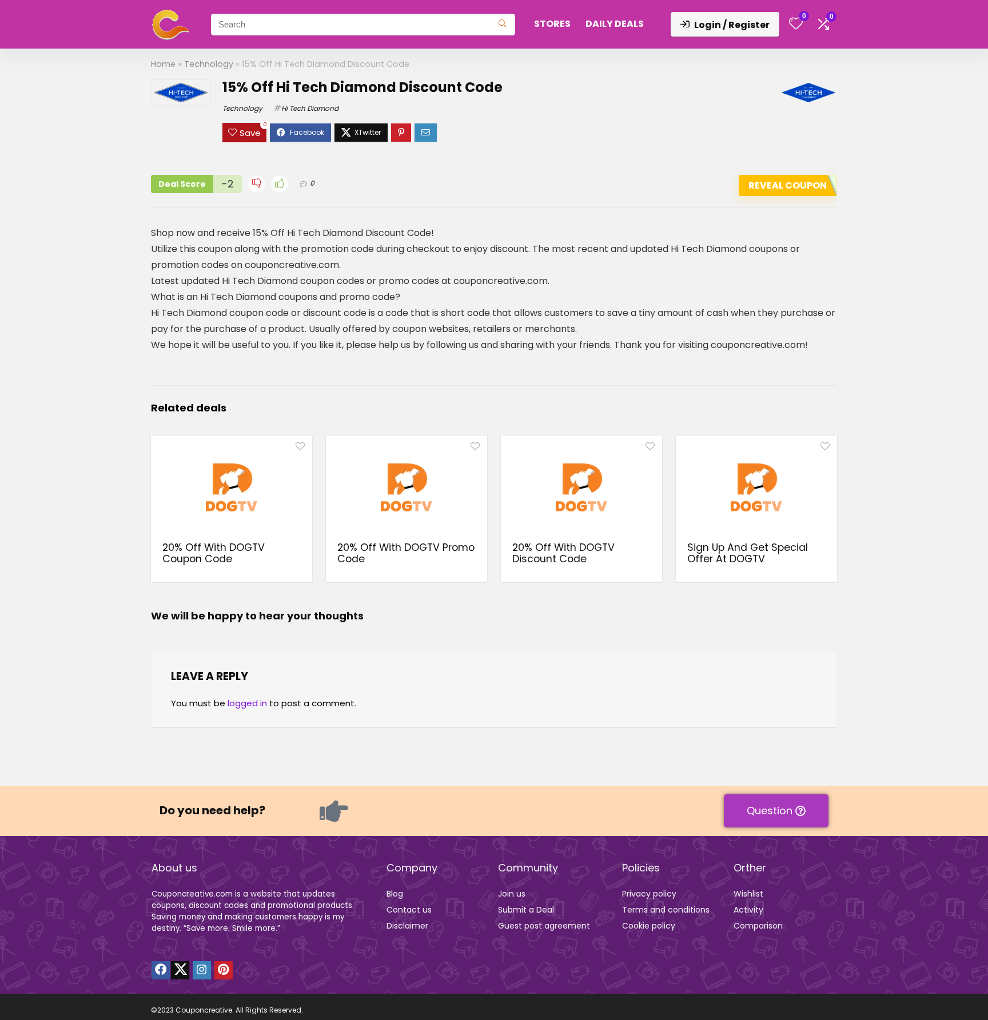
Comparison (758, 925)
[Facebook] (161, 970)
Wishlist (748, 893)
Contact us (409, 909)
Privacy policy (649, 893)
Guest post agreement (544, 925)
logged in (247, 703)
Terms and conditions (666, 909)
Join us (511, 893)
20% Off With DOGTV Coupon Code (213, 553)
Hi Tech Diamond (309, 108)
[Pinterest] (223, 970)
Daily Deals (614, 23)
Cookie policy (648, 925)
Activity (748, 909)
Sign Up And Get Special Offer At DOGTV (747, 553)
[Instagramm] (202, 970)
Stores (552, 23)
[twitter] (180, 970)
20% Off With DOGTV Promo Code (406, 553)
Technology (208, 64)
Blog (395, 893)
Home (163, 64)
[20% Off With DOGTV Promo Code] (406, 487)
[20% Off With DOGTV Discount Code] (581, 487)
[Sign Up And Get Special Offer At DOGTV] (756, 487)
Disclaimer (407, 925)
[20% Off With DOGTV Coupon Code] (232, 487)
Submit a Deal (526, 909)
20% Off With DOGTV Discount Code (563, 553)
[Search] (502, 24)
